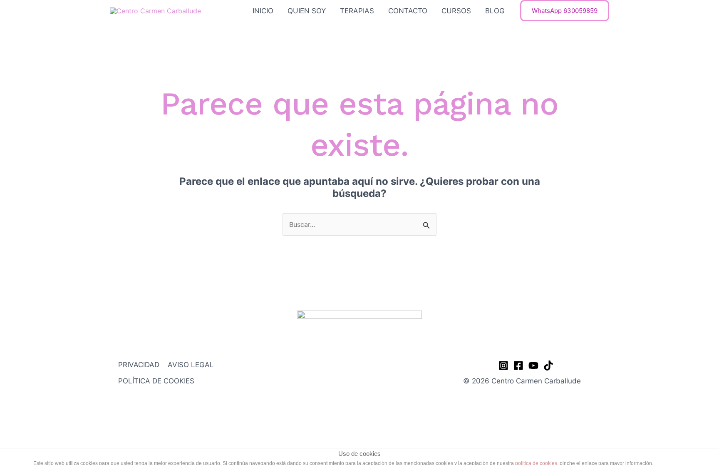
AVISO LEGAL (191, 365)
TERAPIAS (357, 11)
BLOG (495, 11)
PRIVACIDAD (138, 365)
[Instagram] (503, 366)
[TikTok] (548, 366)
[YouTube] (533, 366)
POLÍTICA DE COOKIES (156, 381)
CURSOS (456, 11)
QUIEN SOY (307, 11)
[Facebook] (518, 366)
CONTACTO (407, 11)
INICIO (263, 11)
